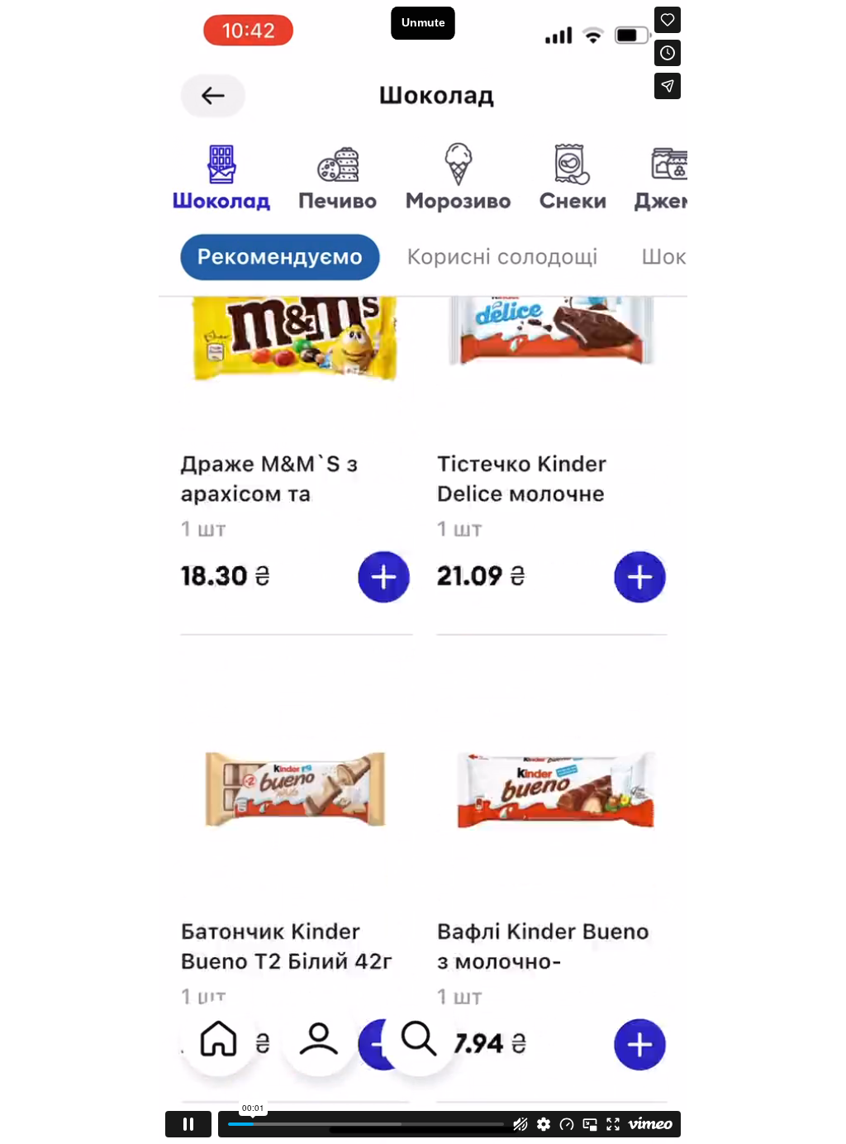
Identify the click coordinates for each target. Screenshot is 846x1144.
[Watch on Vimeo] (650, 1124)
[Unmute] (520, 1124)
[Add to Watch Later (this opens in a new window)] (667, 53)
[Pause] (188, 1124)
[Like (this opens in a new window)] (667, 20)
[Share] (667, 86)
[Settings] (544, 1124)
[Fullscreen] (613, 1124)
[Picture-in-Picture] (590, 1124)
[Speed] (567, 1124)
